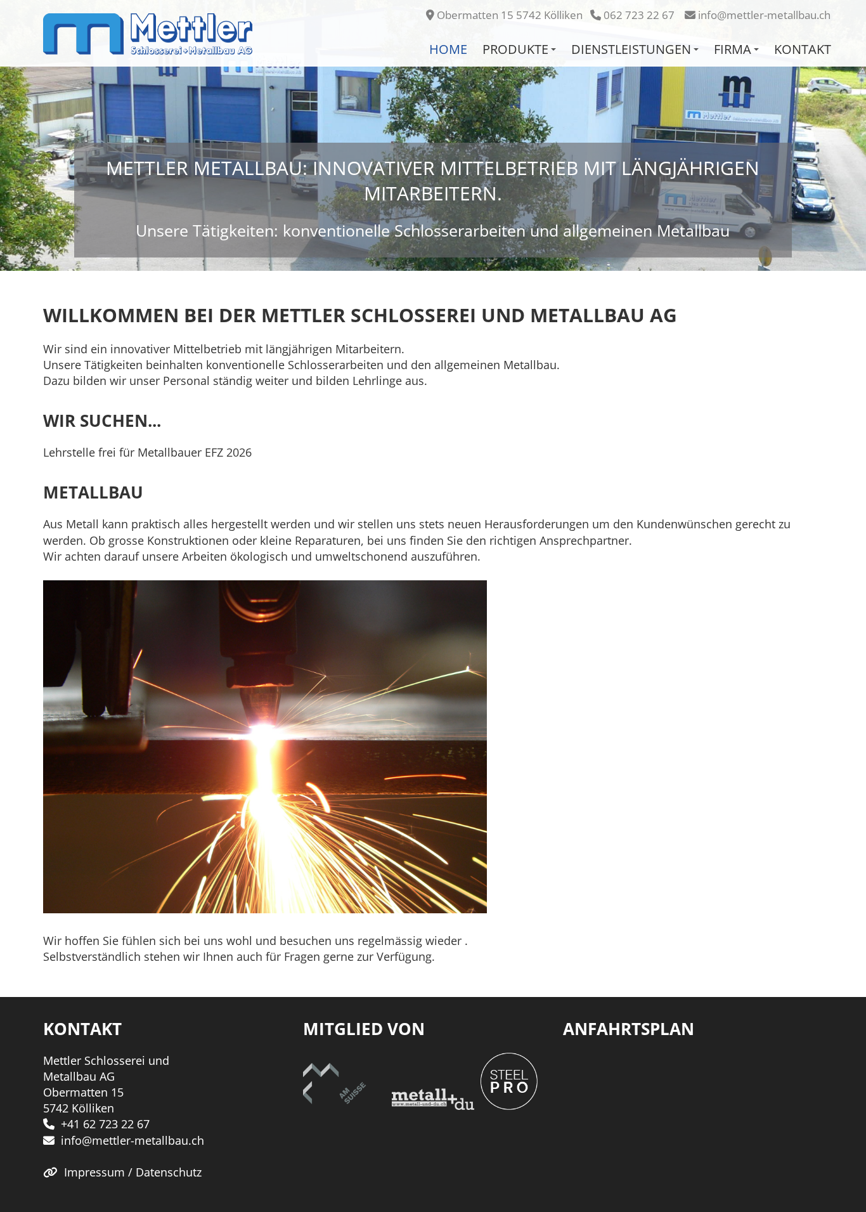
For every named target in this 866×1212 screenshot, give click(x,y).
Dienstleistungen (631, 49)
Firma (732, 49)
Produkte (515, 49)
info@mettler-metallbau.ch (764, 15)
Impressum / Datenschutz (133, 1172)
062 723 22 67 (639, 15)
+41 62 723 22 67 (105, 1123)
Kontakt (802, 49)
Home (448, 49)
